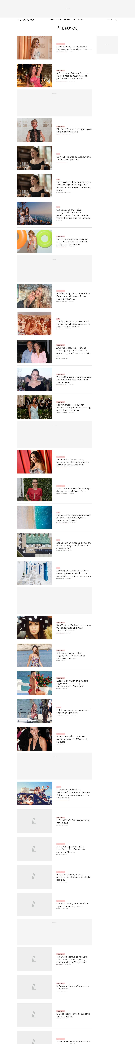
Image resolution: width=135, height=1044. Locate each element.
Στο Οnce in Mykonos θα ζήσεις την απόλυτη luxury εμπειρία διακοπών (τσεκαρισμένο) (73, 545)
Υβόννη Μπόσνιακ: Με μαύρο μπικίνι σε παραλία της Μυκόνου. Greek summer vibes (73, 379)
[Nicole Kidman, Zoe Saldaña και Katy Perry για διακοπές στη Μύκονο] (34, 47)
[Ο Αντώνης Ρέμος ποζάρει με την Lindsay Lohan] (34, 987)
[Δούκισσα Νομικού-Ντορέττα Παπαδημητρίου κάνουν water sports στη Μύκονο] (34, 849)
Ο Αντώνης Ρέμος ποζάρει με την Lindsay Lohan (72, 987)
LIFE (74, 19)
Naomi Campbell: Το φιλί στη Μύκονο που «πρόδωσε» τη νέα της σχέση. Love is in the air (73, 407)
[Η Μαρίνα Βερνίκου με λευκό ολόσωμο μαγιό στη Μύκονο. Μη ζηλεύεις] (34, 739)
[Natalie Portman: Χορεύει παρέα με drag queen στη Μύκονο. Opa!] (34, 489)
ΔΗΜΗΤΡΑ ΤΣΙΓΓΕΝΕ (60, 550)
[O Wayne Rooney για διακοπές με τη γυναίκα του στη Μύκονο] (34, 904)
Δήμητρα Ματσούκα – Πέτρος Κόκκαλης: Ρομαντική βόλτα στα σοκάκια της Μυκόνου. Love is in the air (73, 351)
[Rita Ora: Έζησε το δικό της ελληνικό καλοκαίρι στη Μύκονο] (34, 130)
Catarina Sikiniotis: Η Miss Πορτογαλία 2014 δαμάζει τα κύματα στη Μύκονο (70, 655)
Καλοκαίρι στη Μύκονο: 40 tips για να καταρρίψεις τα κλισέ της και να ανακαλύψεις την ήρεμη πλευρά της (73, 573)
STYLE (52, 19)
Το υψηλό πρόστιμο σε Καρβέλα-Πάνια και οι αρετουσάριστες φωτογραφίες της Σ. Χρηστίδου (72, 959)
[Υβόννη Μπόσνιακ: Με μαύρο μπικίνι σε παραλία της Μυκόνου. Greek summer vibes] (34, 379)
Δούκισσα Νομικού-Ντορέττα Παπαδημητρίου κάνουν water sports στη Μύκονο (71, 849)
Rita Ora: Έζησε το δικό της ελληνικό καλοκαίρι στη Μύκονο (74, 130)
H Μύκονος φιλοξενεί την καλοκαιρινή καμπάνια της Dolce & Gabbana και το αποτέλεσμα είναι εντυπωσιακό (73, 793)
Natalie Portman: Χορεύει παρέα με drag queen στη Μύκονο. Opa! (73, 490)
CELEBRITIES (60, 44)
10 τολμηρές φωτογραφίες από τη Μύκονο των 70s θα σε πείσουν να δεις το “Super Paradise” (73, 324)
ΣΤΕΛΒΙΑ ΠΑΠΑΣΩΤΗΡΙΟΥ (61, 51)
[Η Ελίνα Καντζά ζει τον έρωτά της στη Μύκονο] (34, 821)
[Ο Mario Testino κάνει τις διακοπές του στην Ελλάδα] (34, 1015)
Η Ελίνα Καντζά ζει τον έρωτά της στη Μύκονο (73, 821)
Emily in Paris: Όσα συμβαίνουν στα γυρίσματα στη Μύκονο (73, 158)
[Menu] (17, 20)
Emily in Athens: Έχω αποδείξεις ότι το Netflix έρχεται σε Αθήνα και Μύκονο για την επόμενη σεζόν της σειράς (73, 185)
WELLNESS (67, 19)
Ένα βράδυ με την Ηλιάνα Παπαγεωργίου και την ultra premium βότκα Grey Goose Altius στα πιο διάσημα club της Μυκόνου (73, 213)
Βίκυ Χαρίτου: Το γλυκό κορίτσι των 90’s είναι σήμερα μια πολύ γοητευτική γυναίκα (73, 627)
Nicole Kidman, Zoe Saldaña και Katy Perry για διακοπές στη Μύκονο (73, 48)
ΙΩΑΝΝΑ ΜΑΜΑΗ (59, 964)
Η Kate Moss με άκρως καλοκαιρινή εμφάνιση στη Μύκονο (73, 711)
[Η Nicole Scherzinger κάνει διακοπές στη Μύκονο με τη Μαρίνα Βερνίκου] (34, 877)
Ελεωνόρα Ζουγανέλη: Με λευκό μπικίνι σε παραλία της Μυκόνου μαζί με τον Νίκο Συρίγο (72, 241)
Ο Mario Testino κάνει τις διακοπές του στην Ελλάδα (73, 1015)
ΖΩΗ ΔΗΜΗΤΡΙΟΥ (60, 192)
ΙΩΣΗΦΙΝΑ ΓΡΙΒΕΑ (60, 578)
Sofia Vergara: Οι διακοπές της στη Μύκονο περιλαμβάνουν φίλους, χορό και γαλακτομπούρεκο (73, 75)
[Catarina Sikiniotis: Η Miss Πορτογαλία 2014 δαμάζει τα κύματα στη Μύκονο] (34, 655)
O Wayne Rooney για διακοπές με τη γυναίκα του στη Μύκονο (72, 905)
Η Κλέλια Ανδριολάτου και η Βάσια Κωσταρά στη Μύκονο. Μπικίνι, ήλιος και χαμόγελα (73, 296)
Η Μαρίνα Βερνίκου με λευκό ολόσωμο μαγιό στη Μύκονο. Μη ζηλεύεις (72, 739)
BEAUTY (59, 19)
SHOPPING (81, 19)
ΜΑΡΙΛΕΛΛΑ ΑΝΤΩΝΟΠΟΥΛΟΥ (62, 522)
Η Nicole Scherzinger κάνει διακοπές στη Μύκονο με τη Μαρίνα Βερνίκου (73, 877)
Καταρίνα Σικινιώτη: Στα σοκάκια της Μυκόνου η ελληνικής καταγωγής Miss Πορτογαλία (72, 683)
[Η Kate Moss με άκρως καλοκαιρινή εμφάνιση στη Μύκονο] (34, 711)
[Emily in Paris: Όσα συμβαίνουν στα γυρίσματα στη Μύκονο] (34, 158)
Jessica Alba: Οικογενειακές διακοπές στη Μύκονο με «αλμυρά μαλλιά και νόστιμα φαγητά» (73, 462)
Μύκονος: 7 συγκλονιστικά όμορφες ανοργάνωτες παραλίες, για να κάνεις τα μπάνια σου (73, 517)
